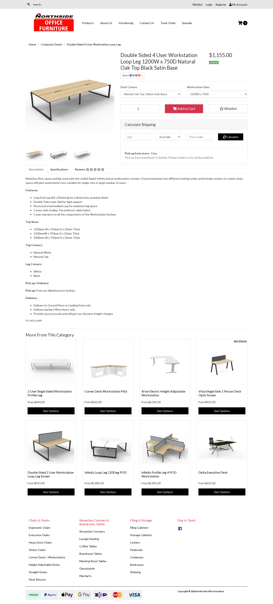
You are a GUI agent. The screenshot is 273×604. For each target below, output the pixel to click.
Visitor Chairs (37, 550)
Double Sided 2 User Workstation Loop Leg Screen (51, 474)
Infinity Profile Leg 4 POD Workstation (158, 474)
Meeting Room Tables (93, 561)
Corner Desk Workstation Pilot (106, 391)
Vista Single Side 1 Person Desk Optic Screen (219, 393)
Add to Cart (186, 109)
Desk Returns (37, 579)
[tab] (36, 169)
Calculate (232, 137)
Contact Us (147, 23)
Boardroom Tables (90, 553)
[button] (228, 108)
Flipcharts (85, 576)
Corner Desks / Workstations (47, 557)
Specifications (59, 169)
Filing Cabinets (139, 527)
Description (36, 169)
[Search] (29, 4)
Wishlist (197, 4)
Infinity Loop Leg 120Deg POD (106, 472)
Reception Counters (92, 531)
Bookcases (137, 564)
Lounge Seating (89, 539)
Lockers (135, 542)
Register (220, 4)
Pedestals (136, 550)
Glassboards (87, 568)
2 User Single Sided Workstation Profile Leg (50, 393)
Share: (126, 75)
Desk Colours (129, 87)
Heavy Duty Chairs (40, 542)
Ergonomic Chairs (40, 527)
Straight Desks (38, 572)
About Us (106, 23)
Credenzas (136, 557)
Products (88, 23)
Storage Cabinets (141, 535)
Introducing (126, 23)
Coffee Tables (88, 546)
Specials (187, 23)
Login (209, 4)
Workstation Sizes (198, 87)
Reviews (80, 169)
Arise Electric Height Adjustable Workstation (163, 393)
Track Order (168, 23)
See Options (51, 411)
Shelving (135, 572)
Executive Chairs (39, 535)
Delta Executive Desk (213, 472)
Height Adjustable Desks (44, 564)
